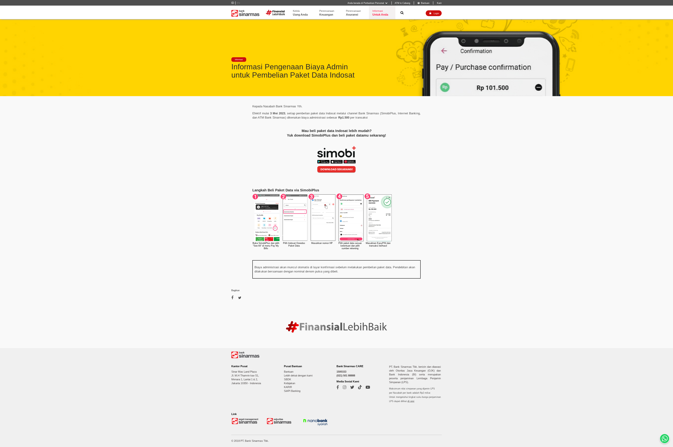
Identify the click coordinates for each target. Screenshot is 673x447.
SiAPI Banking (292, 391)
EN (238, 3)
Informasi (239, 59)
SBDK (287, 379)
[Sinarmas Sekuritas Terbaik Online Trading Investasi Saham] (280, 423)
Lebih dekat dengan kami (298, 375)
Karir (439, 3)
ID (232, 2)
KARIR (288, 387)
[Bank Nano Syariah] (315, 426)
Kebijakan (289, 383)
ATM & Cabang (402, 3)
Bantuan (423, 3)
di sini (410, 401)
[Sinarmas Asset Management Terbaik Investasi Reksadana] (245, 423)
